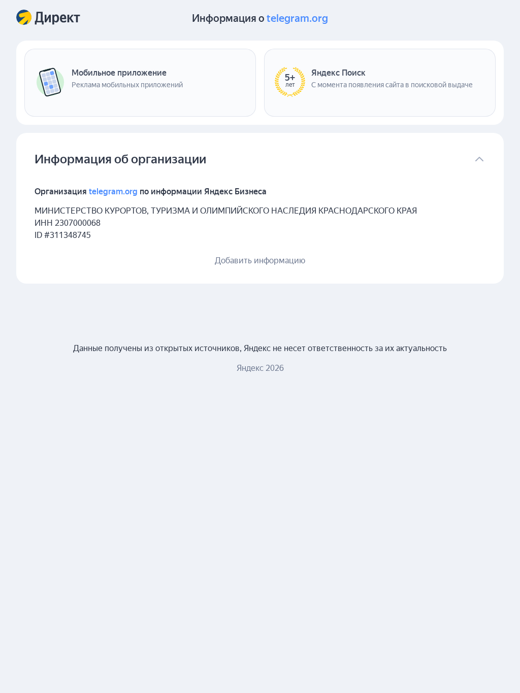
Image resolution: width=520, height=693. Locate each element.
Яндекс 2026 (260, 368)
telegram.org (297, 18)
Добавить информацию (260, 260)
